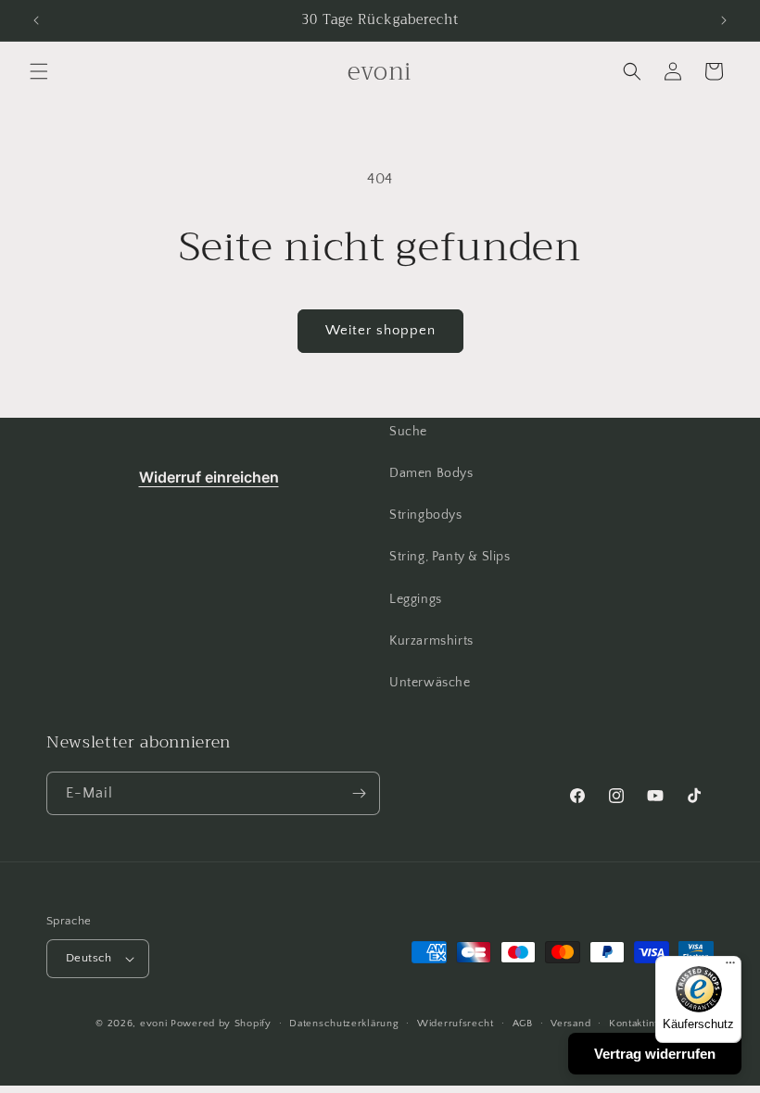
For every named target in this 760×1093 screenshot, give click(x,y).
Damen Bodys (431, 473)
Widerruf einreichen (209, 477)
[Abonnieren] (358, 793)
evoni (154, 1023)
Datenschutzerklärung (344, 1023)
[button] (39, 71)
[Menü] (730, 967)
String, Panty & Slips (450, 556)
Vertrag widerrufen (655, 1054)
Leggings (415, 599)
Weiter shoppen (380, 330)
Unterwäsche (430, 682)
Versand (570, 1023)
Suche (408, 431)
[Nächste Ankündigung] (723, 20)
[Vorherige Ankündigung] (36, 20)
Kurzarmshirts (431, 641)
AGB (523, 1023)
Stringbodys (425, 515)
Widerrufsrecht (455, 1023)
